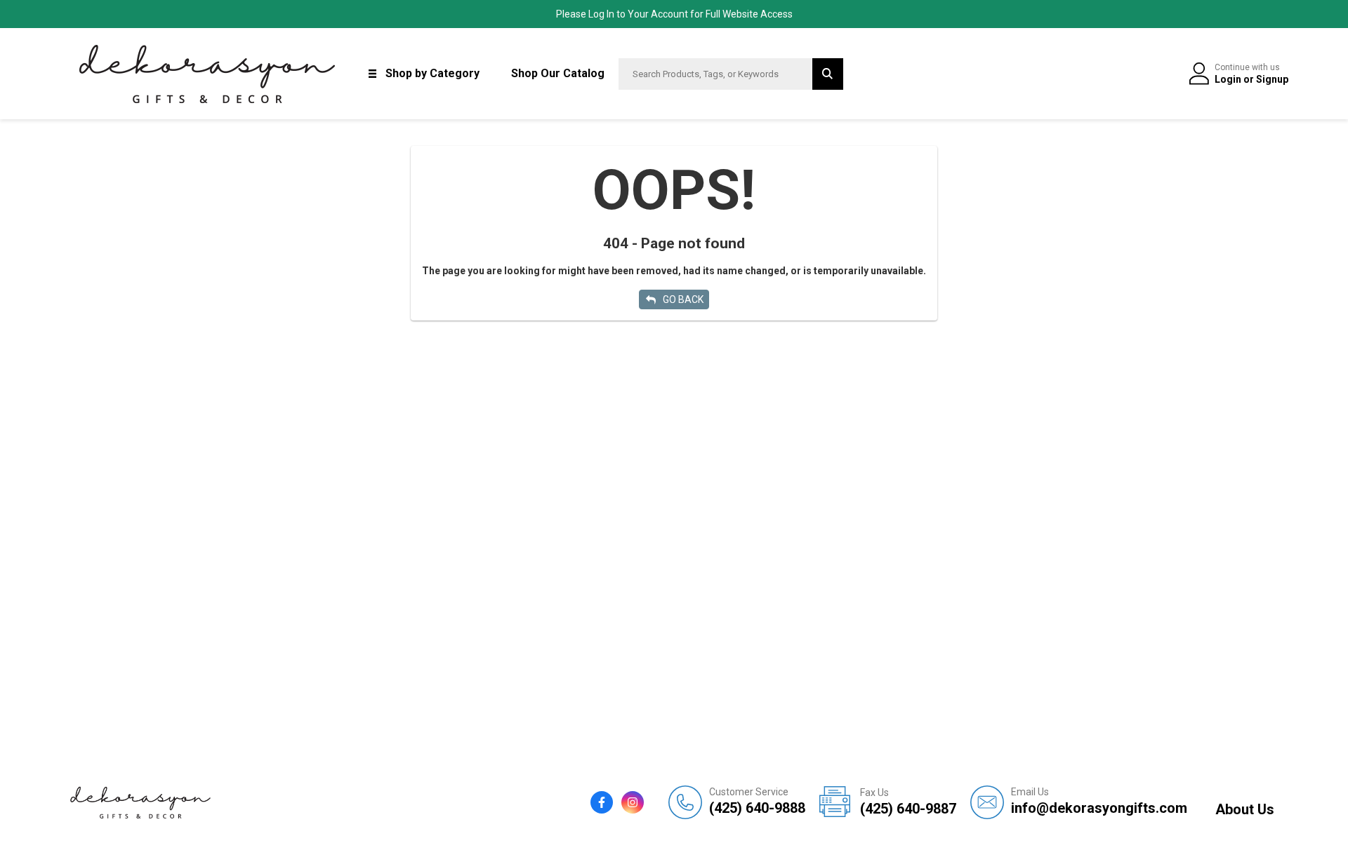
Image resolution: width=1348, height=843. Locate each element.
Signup (1272, 79)
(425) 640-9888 (757, 801)
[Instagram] (632, 802)
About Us (1244, 809)
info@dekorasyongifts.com (1099, 801)
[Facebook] (601, 802)
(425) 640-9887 (908, 802)
